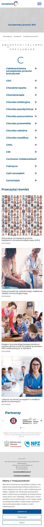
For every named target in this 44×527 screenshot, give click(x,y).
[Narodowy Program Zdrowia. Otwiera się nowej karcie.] (32, 444)
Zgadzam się (22, 512)
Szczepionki (17, 36)
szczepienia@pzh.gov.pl (22, 472)
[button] (22, 71)
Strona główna (7, 36)
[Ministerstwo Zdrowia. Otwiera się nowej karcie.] (12, 444)
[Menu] (39, 4)
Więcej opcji (22, 517)
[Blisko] (42, 478)
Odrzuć (22, 523)
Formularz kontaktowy (22, 475)
